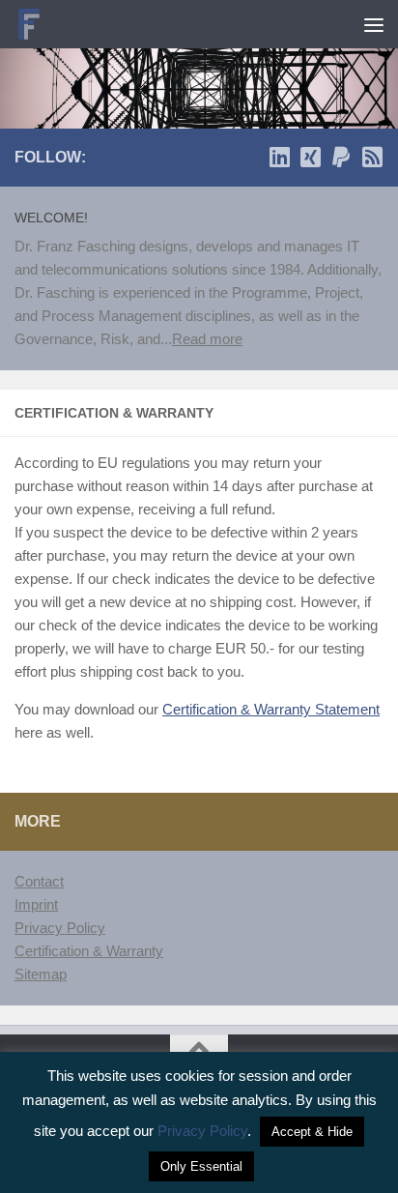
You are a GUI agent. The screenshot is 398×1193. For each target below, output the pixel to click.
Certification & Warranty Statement (271, 709)
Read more (207, 339)
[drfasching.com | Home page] (34, 24)
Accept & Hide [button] (312, 1131)
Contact (39, 881)
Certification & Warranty (88, 951)
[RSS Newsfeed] (372, 156)
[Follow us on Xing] (310, 156)
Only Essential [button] (201, 1166)
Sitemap (40, 974)
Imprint (36, 904)
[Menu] (374, 24)
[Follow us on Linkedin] (279, 156)
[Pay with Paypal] (341, 156)
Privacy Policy (59, 927)
